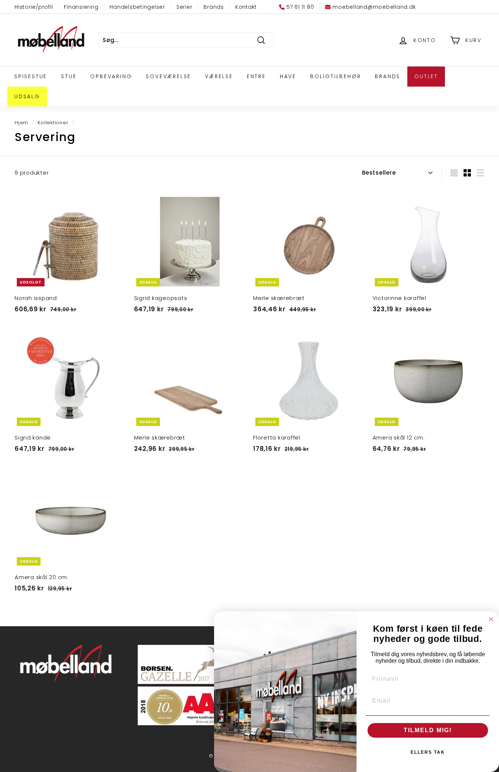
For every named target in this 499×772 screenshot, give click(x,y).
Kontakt (246, 7)
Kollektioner (53, 122)
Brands (213, 7)
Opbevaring (111, 76)
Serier (184, 7)
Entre (256, 76)
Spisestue (30, 76)
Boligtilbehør (335, 76)
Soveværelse (168, 76)
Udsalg (27, 96)
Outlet (426, 76)
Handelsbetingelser (137, 7)
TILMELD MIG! (428, 730)
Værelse (219, 76)
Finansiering (81, 7)
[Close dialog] (491, 619)
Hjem (21, 122)
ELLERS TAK (428, 752)
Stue (68, 76)
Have (288, 76)
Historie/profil (34, 7)
